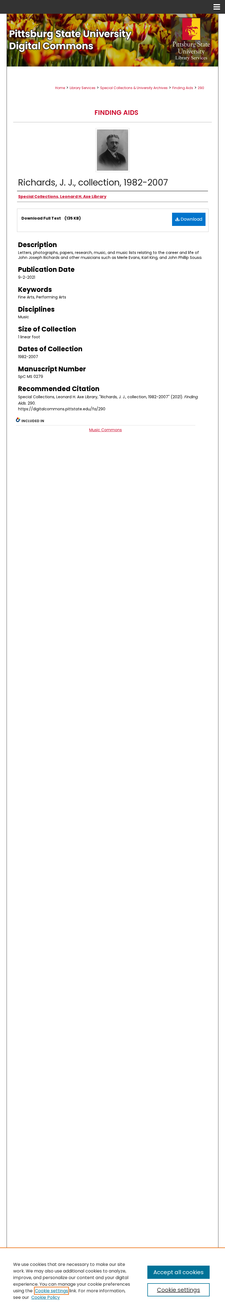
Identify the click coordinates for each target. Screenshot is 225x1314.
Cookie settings (51, 1291)
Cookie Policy (45, 1297)
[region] (112, 1280)
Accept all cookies (178, 1272)
